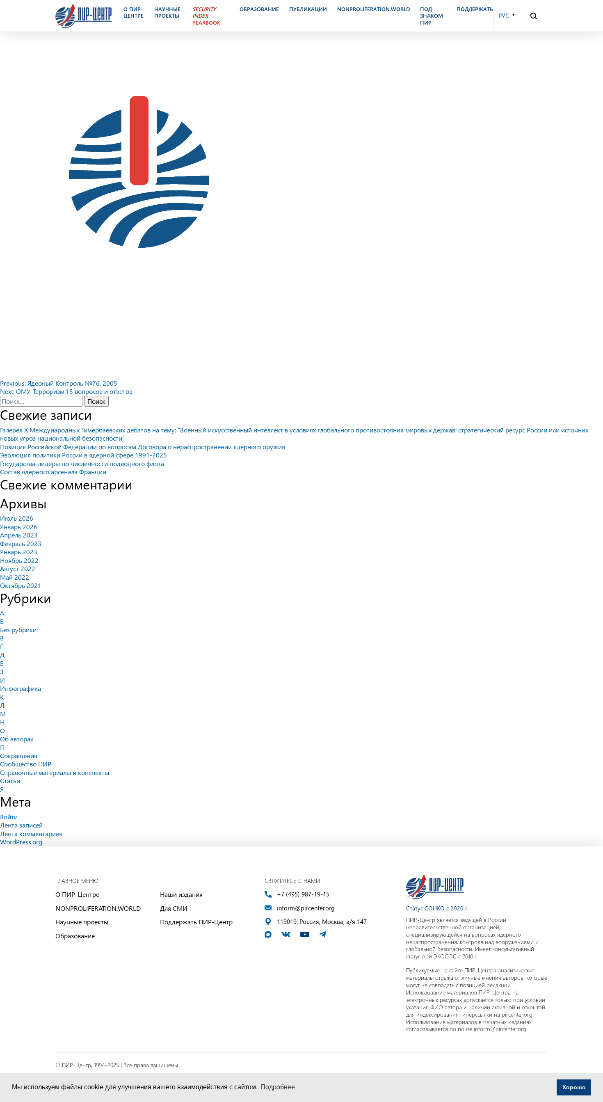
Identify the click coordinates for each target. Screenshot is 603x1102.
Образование (75, 935)
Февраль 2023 (20, 543)
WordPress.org (21, 841)
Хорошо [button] (574, 1087)
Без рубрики (18, 629)
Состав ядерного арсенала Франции (53, 471)
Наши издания (181, 894)
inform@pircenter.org (306, 908)
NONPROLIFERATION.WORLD (98, 908)
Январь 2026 (18, 526)
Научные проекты (81, 921)
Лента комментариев (31, 833)
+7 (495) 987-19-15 (303, 894)
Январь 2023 (18, 551)
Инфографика (20, 688)
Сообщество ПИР (25, 763)
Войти (9, 816)
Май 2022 (14, 577)
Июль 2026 (16, 518)
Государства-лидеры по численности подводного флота (82, 463)
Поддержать (475, 9)
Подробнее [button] (277, 1087)
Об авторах (16, 738)
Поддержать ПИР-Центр (196, 921)
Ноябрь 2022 (19, 560)
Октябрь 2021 (20, 585)
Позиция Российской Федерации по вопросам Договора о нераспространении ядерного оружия (142, 446)
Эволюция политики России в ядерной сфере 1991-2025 (83, 454)
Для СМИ (173, 908)
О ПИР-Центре (77, 894)
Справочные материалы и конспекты (54, 772)
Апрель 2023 (19, 534)
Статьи (10, 780)
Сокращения (18, 755)
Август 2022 (17, 568)
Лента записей (21, 825)
